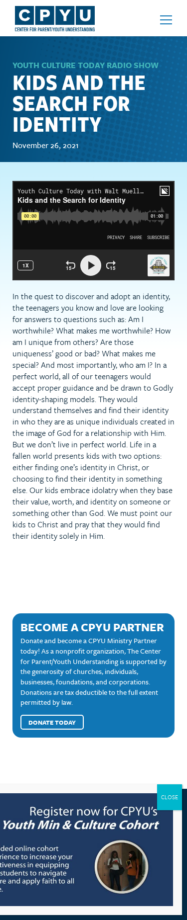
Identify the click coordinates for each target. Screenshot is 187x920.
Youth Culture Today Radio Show (85, 65)
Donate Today (52, 722)
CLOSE (169, 797)
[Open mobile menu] (166, 19)
